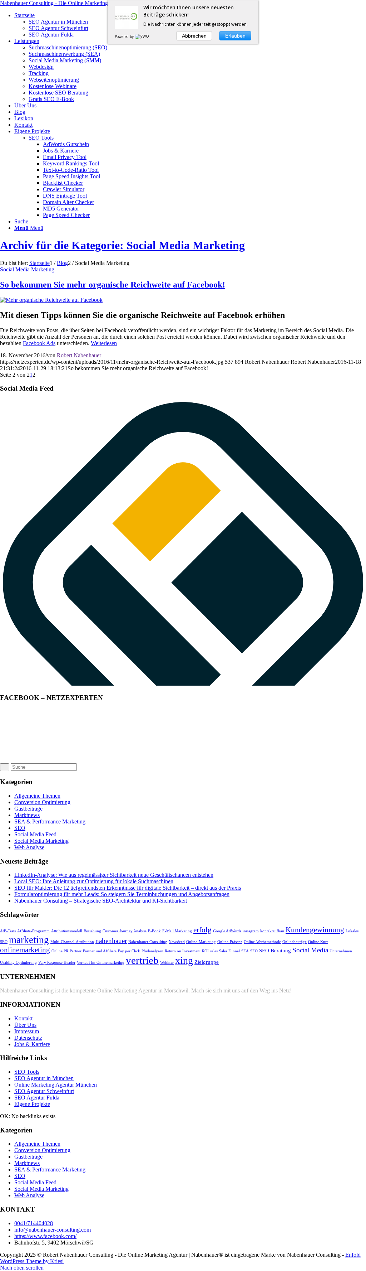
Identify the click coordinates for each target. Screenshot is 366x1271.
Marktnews (27, 815)
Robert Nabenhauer (79, 355)
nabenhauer (111, 940)
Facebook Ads (39, 343)
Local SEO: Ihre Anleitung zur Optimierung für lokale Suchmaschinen (93, 881)
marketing (29, 939)
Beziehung (92, 931)
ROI (205, 951)
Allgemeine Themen (37, 796)
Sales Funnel (229, 951)
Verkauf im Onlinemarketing (100, 963)
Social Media (310, 950)
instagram (251, 931)
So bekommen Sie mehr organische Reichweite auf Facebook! (112, 284)
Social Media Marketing (27, 269)
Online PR (59, 951)
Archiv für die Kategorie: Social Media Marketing (122, 245)
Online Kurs (318, 942)
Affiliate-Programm (33, 931)
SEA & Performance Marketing (49, 821)
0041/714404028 (33, 1223)
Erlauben (235, 36)
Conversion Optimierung (42, 802)
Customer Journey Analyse (125, 931)
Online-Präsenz (229, 942)
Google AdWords (227, 931)
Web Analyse (29, 847)
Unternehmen (341, 951)
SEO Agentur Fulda (36, 1097)
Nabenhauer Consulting (147, 942)
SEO (19, 828)
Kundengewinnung (315, 930)
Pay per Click (129, 951)
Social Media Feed (35, 834)
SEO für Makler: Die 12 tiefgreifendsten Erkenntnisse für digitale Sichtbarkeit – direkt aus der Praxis (127, 888)
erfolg (202, 930)
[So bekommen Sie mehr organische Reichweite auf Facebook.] (51, 300)
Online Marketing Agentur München (55, 1085)
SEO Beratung (275, 950)
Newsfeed (177, 942)
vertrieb (142, 960)
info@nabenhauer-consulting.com (52, 1230)
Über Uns (25, 1025)
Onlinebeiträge (294, 942)
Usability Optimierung (18, 963)
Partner (75, 951)
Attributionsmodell (66, 931)
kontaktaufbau (272, 931)
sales (214, 951)
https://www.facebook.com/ (45, 1236)
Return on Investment (183, 951)
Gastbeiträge (28, 809)
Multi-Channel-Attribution (72, 942)
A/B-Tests (8, 931)
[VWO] (142, 36)
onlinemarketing (25, 950)
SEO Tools (41, 138)
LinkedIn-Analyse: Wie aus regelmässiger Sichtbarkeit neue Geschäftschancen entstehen (113, 875)
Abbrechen (194, 36)
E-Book (154, 931)
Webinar (167, 963)
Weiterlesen (104, 343)
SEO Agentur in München (44, 1078)
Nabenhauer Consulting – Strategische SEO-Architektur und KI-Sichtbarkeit (100, 901)
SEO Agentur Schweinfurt (44, 1091)
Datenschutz (28, 1038)
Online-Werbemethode (262, 942)
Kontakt (23, 1018)
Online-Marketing (201, 942)
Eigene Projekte (32, 1104)
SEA (245, 951)
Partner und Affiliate (100, 951)
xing (184, 960)
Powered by (125, 36)
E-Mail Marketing (177, 931)
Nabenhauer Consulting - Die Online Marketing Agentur (64, 3)
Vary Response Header (56, 963)
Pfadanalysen (152, 951)
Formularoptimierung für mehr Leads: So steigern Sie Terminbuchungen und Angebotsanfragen (121, 894)
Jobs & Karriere (32, 1044)
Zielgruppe (206, 962)
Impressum (26, 1031)
